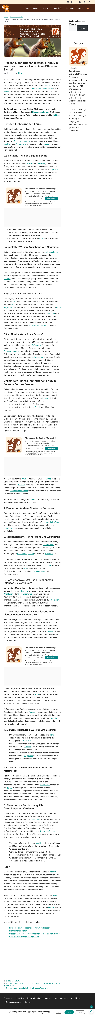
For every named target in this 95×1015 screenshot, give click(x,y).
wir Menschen (50, 252)
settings (58, 1013)
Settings (80, 1012)
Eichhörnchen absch (19, 491)
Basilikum (40, 843)
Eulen (48, 565)
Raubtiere (70, 8)
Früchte (7, 279)
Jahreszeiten (37, 357)
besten (45, 398)
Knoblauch (8, 594)
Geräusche (45, 785)
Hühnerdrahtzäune (51, 522)
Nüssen (17, 141)
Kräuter (25, 479)
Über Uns (20, 998)
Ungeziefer (57, 8)
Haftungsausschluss (12, 1002)
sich (25, 568)
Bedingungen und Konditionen (68, 998)
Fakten (36, 8)
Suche (82, 28)
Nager (9, 788)
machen (21, 485)
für (15, 301)
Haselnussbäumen (40, 112)
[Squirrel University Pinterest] (80, 2)
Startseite (8, 998)
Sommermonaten (11, 351)
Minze (48, 479)
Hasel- (30, 163)
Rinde (58, 307)
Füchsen (32, 712)
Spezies (46, 8)
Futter (27, 8)
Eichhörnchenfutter (13, 981)
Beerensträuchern (48, 831)
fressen (48, 85)
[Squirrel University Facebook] (76, 2)
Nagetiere (8, 307)
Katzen (31, 553)
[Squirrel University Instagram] (72, 2)
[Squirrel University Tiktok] (89, 2)
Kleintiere (49, 553)
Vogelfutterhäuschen (38, 325)
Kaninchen (22, 553)
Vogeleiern (21, 144)
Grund (51, 907)
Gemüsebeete (39, 571)
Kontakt (28, 1002)
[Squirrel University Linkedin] (84, 2)
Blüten (56, 115)
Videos (80, 8)
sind (13, 304)
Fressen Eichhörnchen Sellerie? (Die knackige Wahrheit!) (27, 988)
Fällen (42, 238)
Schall (37, 407)
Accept (69, 1012)
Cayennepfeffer (25, 594)
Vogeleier (54, 169)
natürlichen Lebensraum (42, 88)
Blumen (51, 313)
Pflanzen (24, 591)
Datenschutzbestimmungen (39, 998)
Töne (36, 694)
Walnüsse (41, 163)
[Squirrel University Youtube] (68, 2)
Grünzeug (36, 345)
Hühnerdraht (48, 545)
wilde (55, 895)
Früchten (26, 141)
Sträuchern (36, 819)
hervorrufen (26, 741)
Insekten (7, 144)
